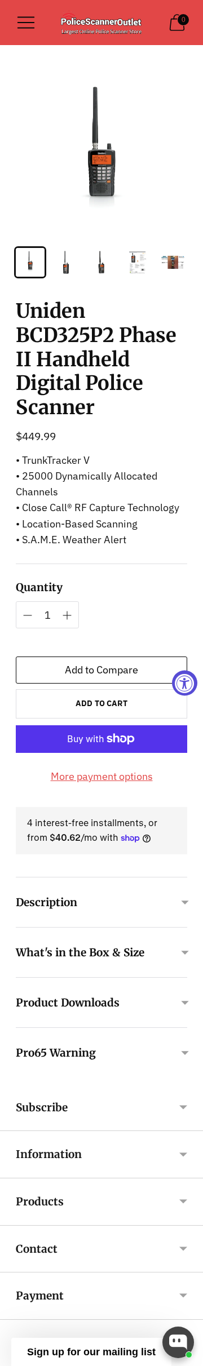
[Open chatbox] (178, 1342)
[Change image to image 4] (137, 262)
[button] (91, 1352)
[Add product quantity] (27, 615)
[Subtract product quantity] (67, 615)
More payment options (102, 776)
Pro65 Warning (56, 1052)
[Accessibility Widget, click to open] (184, 683)
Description (46, 902)
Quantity (39, 587)
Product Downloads (68, 1002)
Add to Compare (101, 669)
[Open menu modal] (26, 22)
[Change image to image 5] (172, 262)
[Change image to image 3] (101, 262)
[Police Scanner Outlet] (101, 22)
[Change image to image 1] (30, 262)
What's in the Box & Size (80, 952)
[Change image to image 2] (65, 262)
